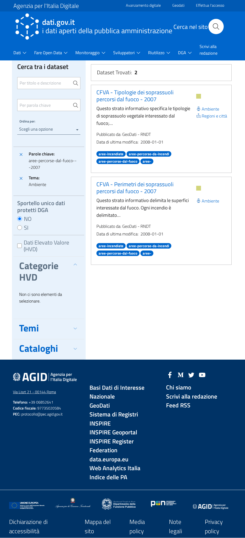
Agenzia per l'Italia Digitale (46, 5)
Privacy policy (214, 526)
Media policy (137, 526)
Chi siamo (178, 387)
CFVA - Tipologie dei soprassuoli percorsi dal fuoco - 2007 (134, 95)
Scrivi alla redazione (191, 396)
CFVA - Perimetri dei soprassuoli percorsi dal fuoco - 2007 (134, 187)
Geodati (178, 5)
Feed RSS (178, 405)
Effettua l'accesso (210, 5)
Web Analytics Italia (114, 468)
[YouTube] (202, 374)
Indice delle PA (108, 477)
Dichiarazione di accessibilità (28, 526)
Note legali (175, 526)
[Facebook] (170, 374)
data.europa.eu (108, 459)
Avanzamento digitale (143, 5)
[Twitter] (191, 374)
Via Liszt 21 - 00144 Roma (34, 392)
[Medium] (180, 374)
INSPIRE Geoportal (113, 432)
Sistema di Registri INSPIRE (113, 419)
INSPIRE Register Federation (111, 446)
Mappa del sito (98, 526)
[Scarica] (198, 96)
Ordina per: (27, 121)
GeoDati (99, 405)
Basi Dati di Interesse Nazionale (117, 392)
